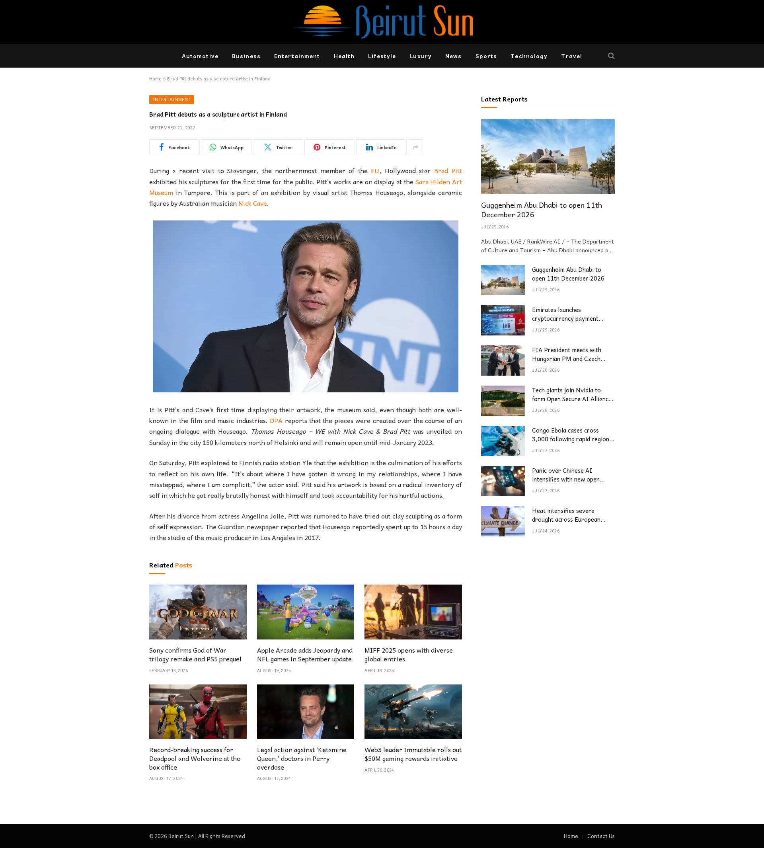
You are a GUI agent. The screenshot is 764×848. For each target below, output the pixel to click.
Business (246, 55)
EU (375, 170)
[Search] (610, 56)
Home (155, 78)
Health (344, 55)
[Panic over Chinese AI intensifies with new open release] (503, 481)
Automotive (200, 55)
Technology (529, 55)
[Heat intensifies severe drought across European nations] (503, 521)
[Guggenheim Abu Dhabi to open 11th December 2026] (548, 156)
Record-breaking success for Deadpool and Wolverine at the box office (194, 758)
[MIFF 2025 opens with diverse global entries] (413, 612)
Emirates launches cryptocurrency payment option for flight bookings (566, 314)
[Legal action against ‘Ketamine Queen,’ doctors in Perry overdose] (306, 711)
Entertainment (297, 55)
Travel (571, 55)
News (453, 55)
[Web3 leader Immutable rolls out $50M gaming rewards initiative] (413, 711)
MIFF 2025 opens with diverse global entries (408, 654)
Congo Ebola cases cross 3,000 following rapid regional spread (573, 435)
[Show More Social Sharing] (415, 147)
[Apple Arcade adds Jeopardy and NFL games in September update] (306, 612)
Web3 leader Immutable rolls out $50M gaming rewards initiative (413, 754)
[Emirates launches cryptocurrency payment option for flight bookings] (503, 320)
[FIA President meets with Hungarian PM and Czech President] (503, 360)
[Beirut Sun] (382, 22)
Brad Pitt (448, 170)
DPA (276, 420)
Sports (486, 55)
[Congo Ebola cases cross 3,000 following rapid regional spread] (503, 441)
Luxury (420, 55)
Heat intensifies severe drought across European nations (566, 515)
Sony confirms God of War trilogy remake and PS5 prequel (195, 654)
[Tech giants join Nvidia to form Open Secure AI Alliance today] (503, 401)
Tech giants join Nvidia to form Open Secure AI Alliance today (572, 395)
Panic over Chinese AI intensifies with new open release (566, 475)
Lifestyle (382, 55)
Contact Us (601, 836)
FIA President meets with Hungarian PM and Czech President (566, 354)
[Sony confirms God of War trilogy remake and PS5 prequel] (198, 612)
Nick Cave (252, 203)
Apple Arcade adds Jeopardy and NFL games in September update (305, 654)
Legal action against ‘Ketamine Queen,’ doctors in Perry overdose (302, 758)
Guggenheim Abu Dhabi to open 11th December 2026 (541, 210)
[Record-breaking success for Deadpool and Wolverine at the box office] (198, 711)
